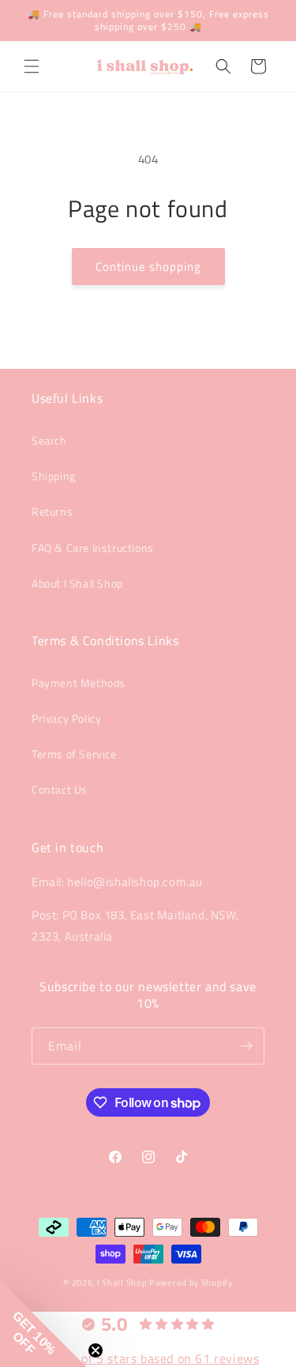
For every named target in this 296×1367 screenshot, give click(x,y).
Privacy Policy (66, 718)
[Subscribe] (246, 1046)
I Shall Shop (122, 1282)
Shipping (54, 476)
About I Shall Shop (77, 583)
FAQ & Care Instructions (93, 547)
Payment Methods (79, 682)
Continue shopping (148, 266)
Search (49, 440)
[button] (31, 66)
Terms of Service (74, 753)
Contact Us (60, 789)
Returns (52, 511)
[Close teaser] (95, 1350)
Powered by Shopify (191, 1282)
